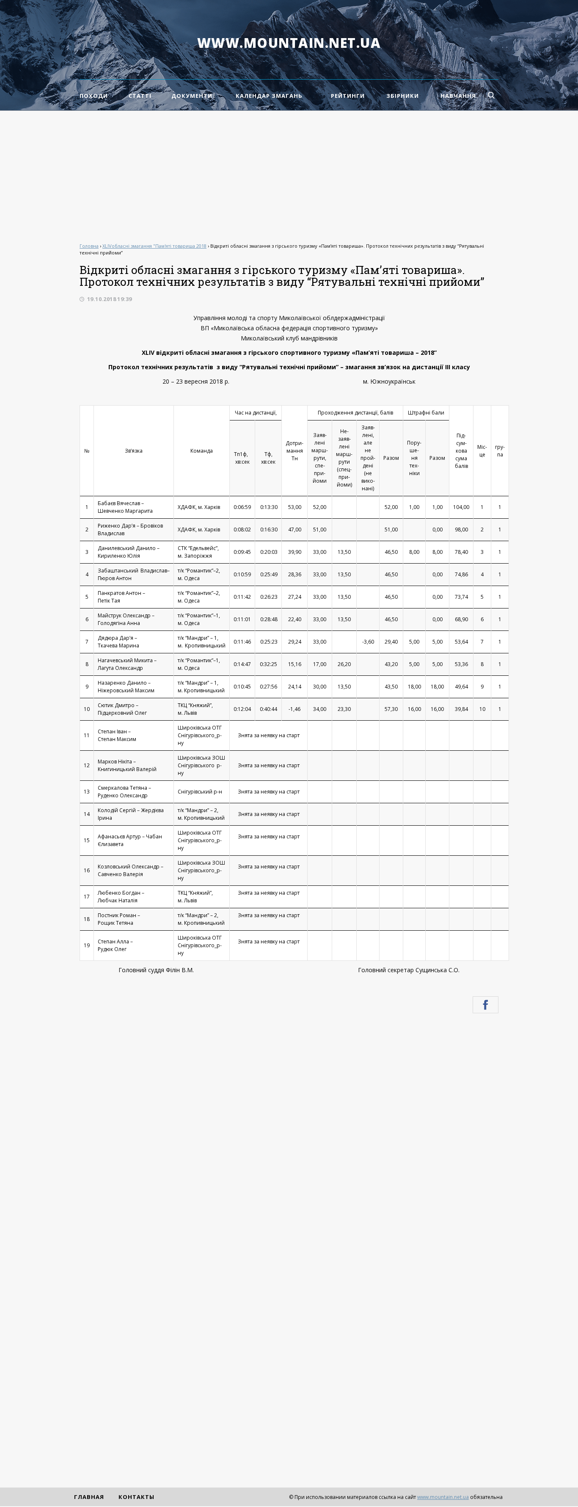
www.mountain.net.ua (289, 43)
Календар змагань (269, 96)
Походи (94, 96)
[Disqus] (289, 1133)
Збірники (402, 96)
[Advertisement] (289, 174)
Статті (140, 96)
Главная (89, 1497)
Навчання (458, 96)
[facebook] (485, 1004)
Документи (191, 96)
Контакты (136, 1497)
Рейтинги (348, 96)
